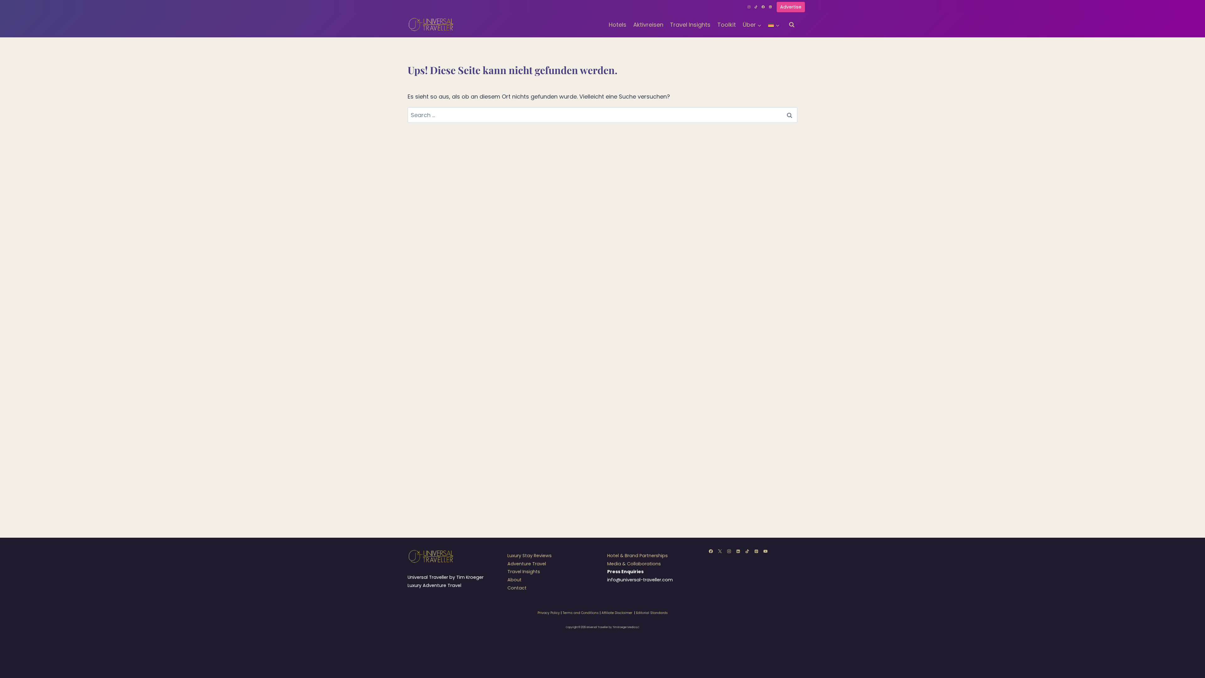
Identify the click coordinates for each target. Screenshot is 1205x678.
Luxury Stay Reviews (529, 555)
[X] (720, 551)
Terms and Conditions (581, 613)
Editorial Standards (652, 613)
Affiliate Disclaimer (617, 613)
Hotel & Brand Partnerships (637, 555)
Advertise (790, 7)
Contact (517, 588)
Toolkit (726, 25)
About (514, 580)
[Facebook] (763, 7)
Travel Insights (690, 25)
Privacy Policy (549, 613)
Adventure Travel (526, 564)
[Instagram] (749, 7)
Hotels (617, 25)
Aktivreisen (648, 25)
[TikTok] (756, 7)
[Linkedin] (770, 7)
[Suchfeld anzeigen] (791, 24)
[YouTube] (765, 551)
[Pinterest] (756, 551)
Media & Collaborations (634, 564)
